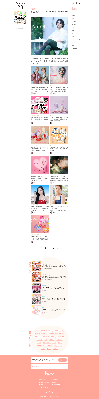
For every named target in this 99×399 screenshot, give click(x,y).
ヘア (73, 12)
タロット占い (45, 333)
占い (62, 330)
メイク (39, 342)
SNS (73, 36)
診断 (37, 330)
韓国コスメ (62, 333)
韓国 (55, 345)
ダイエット (52, 339)
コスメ (63, 336)
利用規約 (41, 384)
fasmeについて (42, 379)
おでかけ (74, 24)
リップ (58, 336)
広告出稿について (36, 366)
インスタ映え (40, 339)
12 (53, 248)
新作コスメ (50, 330)
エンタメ (74, 42)
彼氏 (46, 339)
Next (57, 248)
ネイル (60, 345)
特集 (73, 45)
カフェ (54, 342)
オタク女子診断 (54, 333)
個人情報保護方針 (56, 384)
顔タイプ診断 (46, 336)
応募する (62, 360)
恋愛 (53, 336)
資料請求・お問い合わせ (44, 382)
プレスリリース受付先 (44, 387)
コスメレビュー (38, 336)
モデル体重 (56, 348)
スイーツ (43, 348)
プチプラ (56, 330)
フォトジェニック (47, 342)
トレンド (49, 348)
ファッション (59, 339)
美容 (73, 18)
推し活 (60, 342)
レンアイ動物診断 (48, 345)
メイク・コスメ (76, 15)
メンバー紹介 (55, 379)
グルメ (73, 27)
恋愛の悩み (40, 345)
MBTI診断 (43, 330)
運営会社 (54, 382)
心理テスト (38, 333)
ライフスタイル (76, 39)
